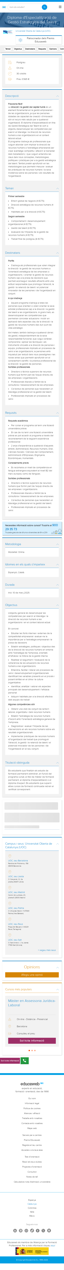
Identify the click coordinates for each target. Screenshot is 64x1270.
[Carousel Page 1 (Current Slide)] (29, 1050)
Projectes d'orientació (32, 1167)
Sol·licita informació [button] (32, 1040)
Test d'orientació (32, 1157)
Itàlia (32, 1212)
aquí (53, 1245)
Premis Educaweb (32, 1140)
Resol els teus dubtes (32, 1162)
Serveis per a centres (32, 1135)
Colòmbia (32, 1208)
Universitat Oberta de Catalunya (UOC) (33, 31)
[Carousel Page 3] (35, 1050)
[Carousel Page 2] (32, 1050)
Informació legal (32, 1103)
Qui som (32, 1098)
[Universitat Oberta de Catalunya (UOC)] (7, 32)
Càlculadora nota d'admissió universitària (32, 1182)
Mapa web (32, 1128)
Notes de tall (32, 1177)
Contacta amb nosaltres (32, 1123)
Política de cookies (32, 1108)
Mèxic (32, 1216)
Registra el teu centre (32, 1145)
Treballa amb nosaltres (32, 1118)
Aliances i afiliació (32, 1113)
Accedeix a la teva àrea (32, 1150)
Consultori (32, 1172)
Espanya (32, 1200)
